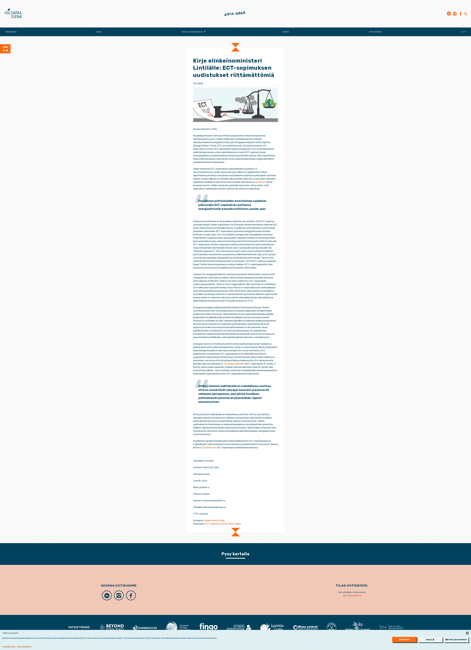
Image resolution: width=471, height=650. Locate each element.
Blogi (99, 32)
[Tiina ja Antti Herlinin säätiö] (391, 627)
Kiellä (430, 640)
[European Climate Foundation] (178, 627)
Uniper (238, 523)
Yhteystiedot (375, 32)
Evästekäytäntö (9, 647)
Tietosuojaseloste (24, 647)
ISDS (231, 523)
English (463, 31)
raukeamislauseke (236, 363)
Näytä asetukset (456, 640)
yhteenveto (210, 447)
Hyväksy (404, 640)
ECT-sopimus (212, 523)
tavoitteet (260, 182)
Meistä (286, 32)
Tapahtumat (11, 32)
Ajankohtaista (211, 520)
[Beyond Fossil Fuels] (111, 627)
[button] (467, 633)
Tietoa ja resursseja (192, 32)
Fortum (224, 523)
